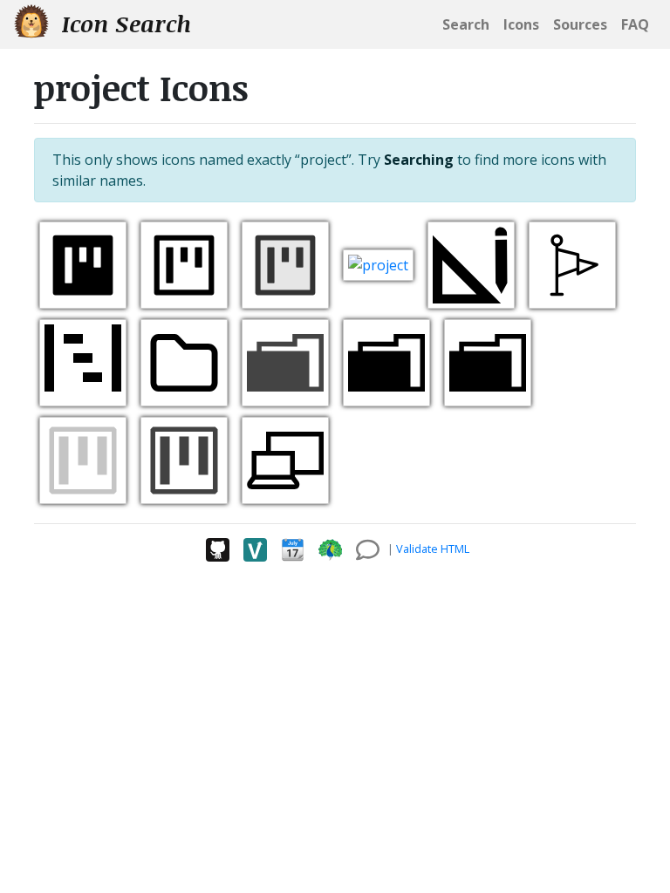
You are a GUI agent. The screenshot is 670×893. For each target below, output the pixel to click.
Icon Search (123, 23)
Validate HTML (432, 548)
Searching (419, 159)
